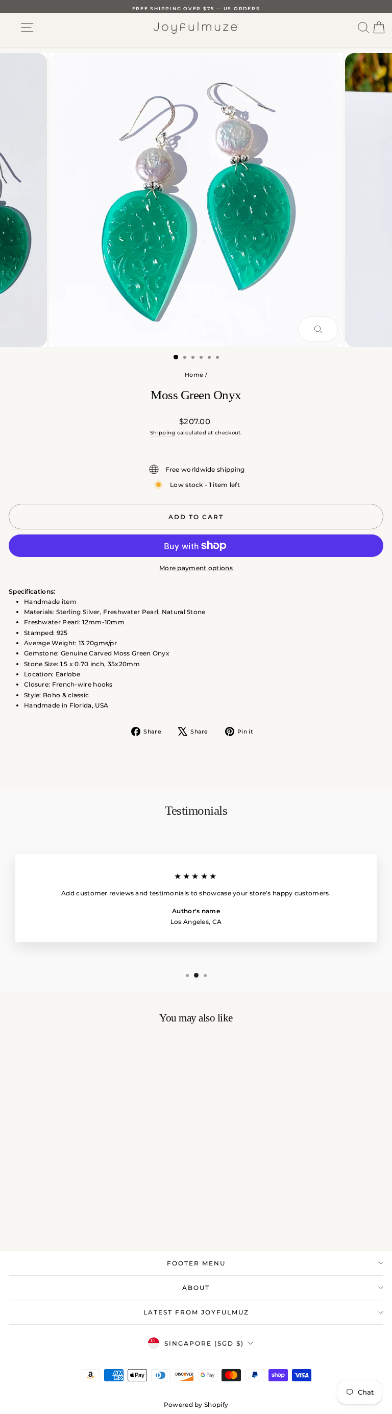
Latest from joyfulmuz (196, 1312)
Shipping (162, 432)
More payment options (196, 568)
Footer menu (196, 1263)
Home (194, 374)
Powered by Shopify (196, 1404)
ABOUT (196, 1287)
